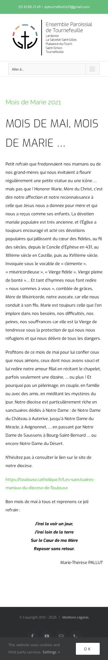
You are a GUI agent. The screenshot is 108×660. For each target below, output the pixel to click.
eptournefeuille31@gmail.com (67, 7)
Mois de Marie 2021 (33, 102)
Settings (50, 652)
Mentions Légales (75, 617)
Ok (88, 648)
